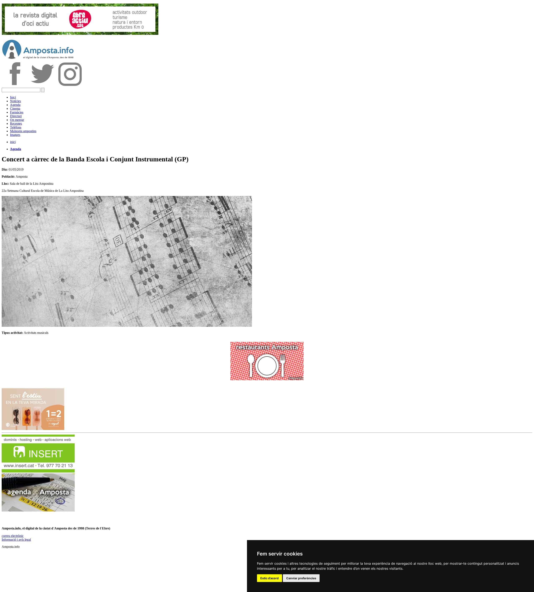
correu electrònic (13, 536)
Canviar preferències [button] (301, 578)
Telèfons (15, 127)
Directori (16, 116)
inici (13, 142)
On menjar (17, 120)
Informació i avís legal (16, 539)
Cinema (15, 108)
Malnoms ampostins (23, 131)
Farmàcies (16, 112)
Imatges (15, 135)
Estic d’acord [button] (269, 578)
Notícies (15, 101)
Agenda (15, 105)
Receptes (16, 123)
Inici (13, 97)
